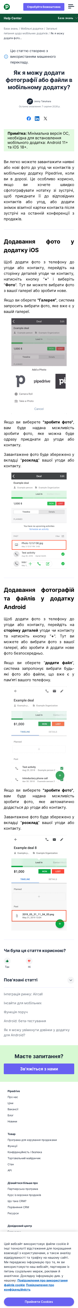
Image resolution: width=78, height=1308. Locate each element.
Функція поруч (16, 1012)
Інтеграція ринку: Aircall (23, 994)
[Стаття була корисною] (7, 961)
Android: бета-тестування (25, 1021)
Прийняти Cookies (39, 1302)
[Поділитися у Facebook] (29, 119)
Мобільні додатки (32, 28)
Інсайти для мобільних (23, 1003)
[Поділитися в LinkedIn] (37, 119)
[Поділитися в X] (45, 119)
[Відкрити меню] (71, 6)
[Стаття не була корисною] (29, 961)
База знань (11, 28)
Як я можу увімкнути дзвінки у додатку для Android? (37, 1032)
